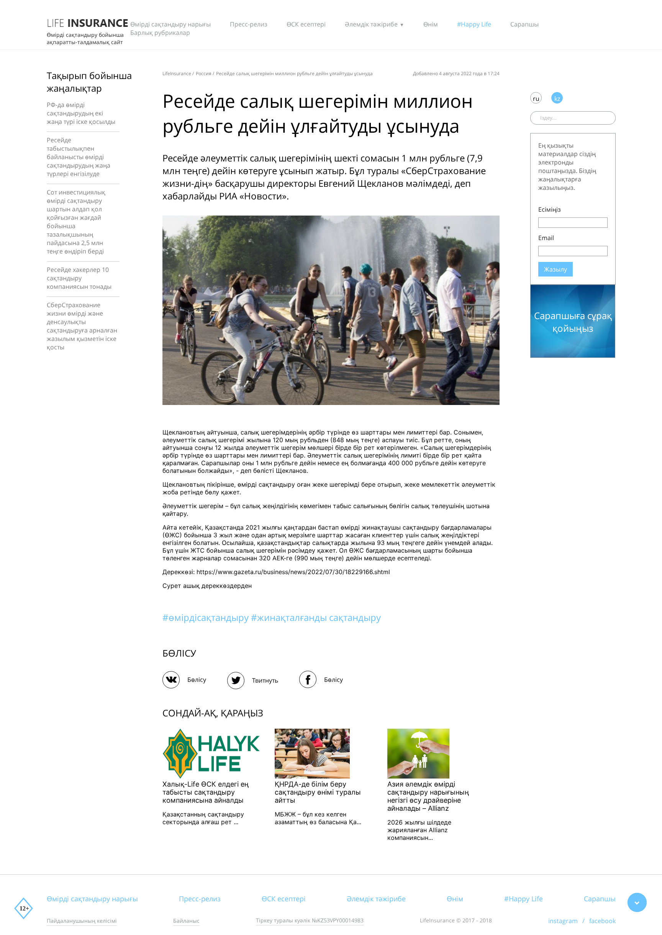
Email (546, 238)
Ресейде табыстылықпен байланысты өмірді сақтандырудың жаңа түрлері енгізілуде (78, 157)
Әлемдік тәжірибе (371, 24)
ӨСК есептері (306, 24)
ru (536, 98)
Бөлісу (196, 679)
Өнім (430, 24)
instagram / (568, 921)
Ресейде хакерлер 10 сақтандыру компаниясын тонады (79, 278)
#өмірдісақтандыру (206, 617)
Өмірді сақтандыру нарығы (170, 24)
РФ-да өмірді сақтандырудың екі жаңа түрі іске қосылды (81, 113)
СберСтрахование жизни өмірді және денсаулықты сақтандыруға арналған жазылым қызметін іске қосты (82, 326)
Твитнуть (265, 680)
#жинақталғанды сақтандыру (316, 617)
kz (557, 98)
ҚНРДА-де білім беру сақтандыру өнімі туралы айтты (318, 792)
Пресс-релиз (248, 24)
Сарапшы (524, 24)
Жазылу (555, 269)
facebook (602, 921)
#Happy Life (474, 24)
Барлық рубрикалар (160, 32)
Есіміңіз (549, 209)
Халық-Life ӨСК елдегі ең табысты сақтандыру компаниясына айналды (205, 792)
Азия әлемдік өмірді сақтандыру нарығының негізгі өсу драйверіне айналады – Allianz (428, 796)
